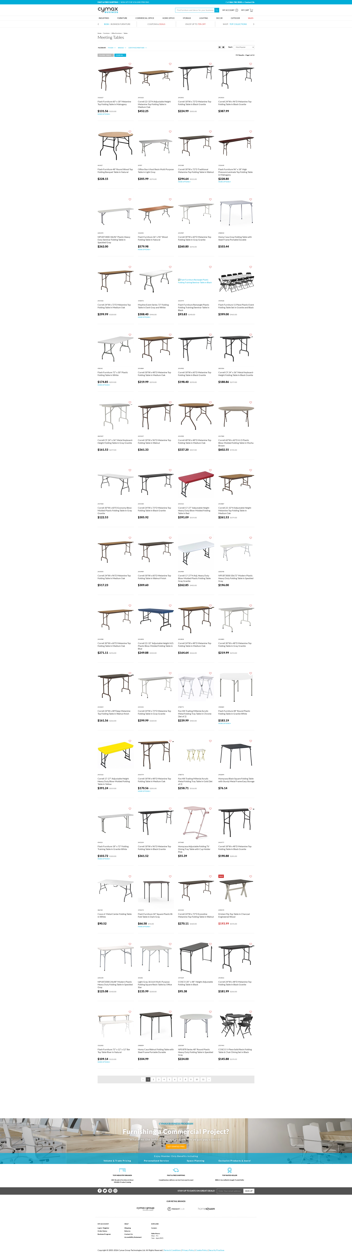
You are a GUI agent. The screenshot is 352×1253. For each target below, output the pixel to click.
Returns (127, 1231)
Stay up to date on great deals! (196, 1190)
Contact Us (128, 1234)
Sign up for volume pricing (135, 2)
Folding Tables (105, 55)
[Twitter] (105, 1191)
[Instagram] (115, 1191)
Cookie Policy (201, 1250)
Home (99, 33)
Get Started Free (176, 1146)
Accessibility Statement (133, 1237)
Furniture (106, 33)
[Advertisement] (176, 1096)
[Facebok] (100, 1191)
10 (197, 1079)
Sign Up (249, 1191)
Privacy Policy (188, 1250)
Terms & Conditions (172, 1250)
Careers (154, 1228)
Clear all (119, 55)
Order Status (102, 1231)
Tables (125, 33)
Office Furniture (117, 33)
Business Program (104, 1234)
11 (203, 1079)
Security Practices (216, 1250)
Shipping (127, 1228)
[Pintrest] (110, 1191)
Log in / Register (103, 1228)
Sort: (230, 47)
